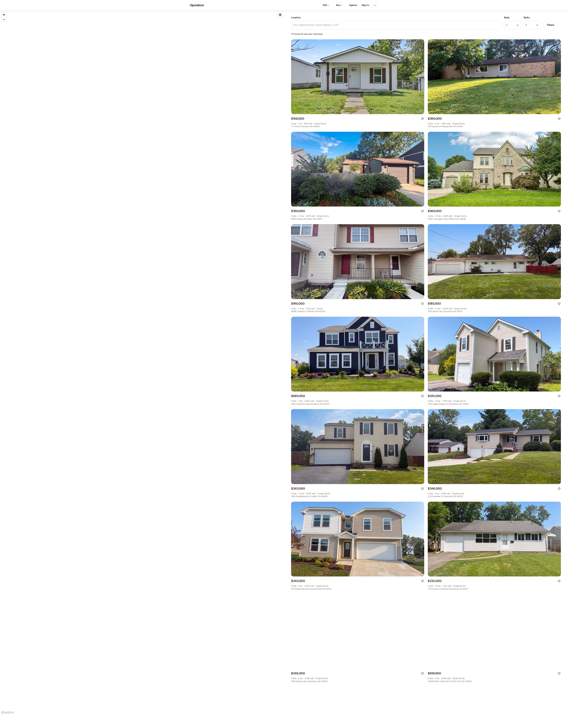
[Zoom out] (3, 19)
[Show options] (518, 25)
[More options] (375, 5)
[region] (142, 363)
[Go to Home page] (197, 5)
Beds (506, 18)
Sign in (365, 5)
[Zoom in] (3, 14)
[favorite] (422, 119)
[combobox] (512, 25)
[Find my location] (280, 14)
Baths (527, 18)
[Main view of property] (357, 76)
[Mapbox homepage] (7, 712)
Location (296, 18)
